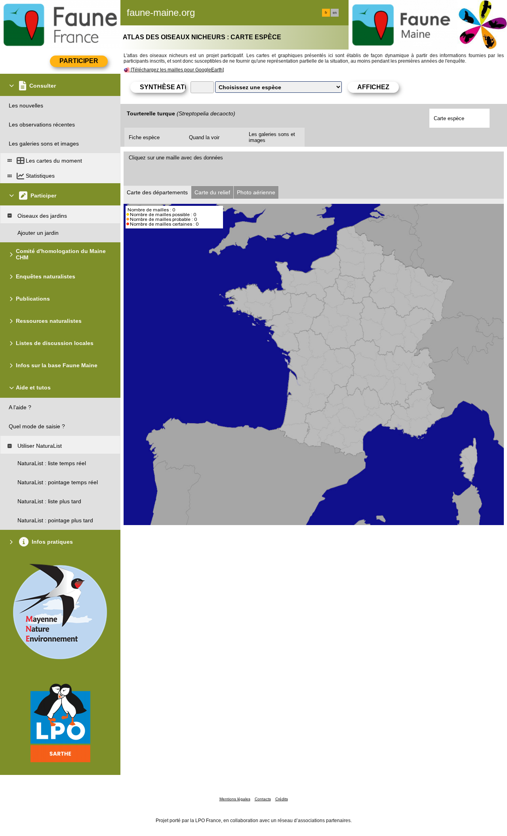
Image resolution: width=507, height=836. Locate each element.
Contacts (263, 799)
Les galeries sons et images (272, 137)
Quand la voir (204, 137)
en (335, 13)
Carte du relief (212, 192)
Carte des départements (157, 192)
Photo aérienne (256, 192)
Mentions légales (234, 799)
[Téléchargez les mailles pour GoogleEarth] (177, 70)
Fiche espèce (144, 137)
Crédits (281, 799)
